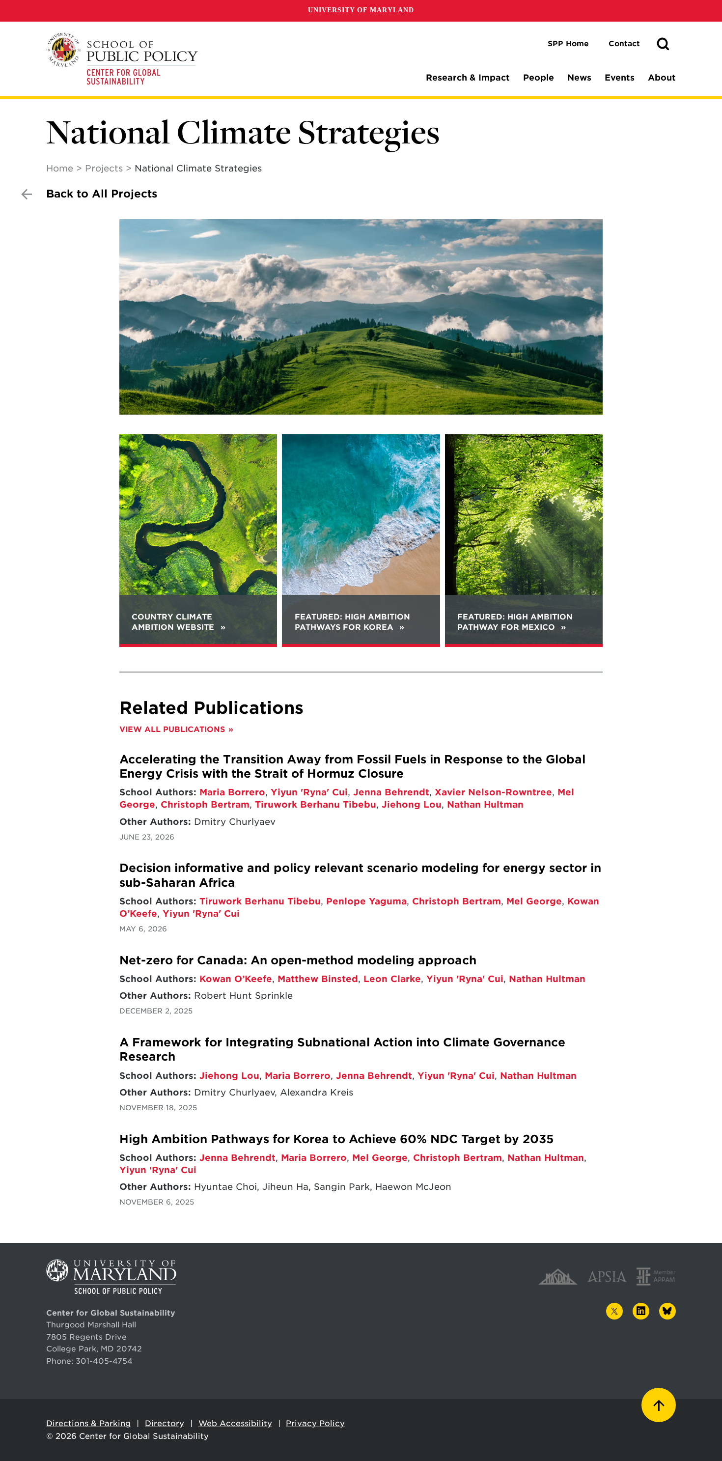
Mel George (534, 901)
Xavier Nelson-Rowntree (493, 792)
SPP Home (568, 43)
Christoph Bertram (205, 804)
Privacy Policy (315, 1423)
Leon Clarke (392, 979)
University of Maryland (361, 10)
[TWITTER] (614, 1311)
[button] (663, 44)
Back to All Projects (101, 194)
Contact (624, 43)
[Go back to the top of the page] (658, 1405)
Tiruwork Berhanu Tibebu (315, 804)
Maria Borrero (232, 792)
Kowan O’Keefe (235, 979)
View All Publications (172, 729)
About (662, 78)
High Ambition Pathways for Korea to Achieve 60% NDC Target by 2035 (336, 1139)
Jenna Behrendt (391, 792)
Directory (164, 1423)
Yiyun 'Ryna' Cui (309, 792)
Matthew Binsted (318, 979)
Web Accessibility (235, 1423)
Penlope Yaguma (366, 901)
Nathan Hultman (485, 804)
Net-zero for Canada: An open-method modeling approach (297, 960)
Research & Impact (468, 78)
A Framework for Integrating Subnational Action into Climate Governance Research (342, 1050)
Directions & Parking (88, 1423)
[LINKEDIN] (641, 1311)
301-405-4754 (104, 1361)
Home (59, 168)
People (538, 78)
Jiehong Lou (412, 804)
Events (620, 78)
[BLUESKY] (667, 1311)
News (579, 78)
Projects (104, 168)
